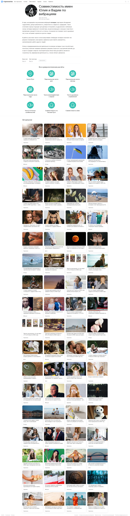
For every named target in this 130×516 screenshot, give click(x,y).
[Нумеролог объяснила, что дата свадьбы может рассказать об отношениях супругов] (32, 220)
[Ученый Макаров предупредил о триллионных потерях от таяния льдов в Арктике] (32, 264)
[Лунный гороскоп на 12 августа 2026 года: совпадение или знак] (32, 459)
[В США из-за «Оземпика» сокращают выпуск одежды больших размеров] (97, 220)
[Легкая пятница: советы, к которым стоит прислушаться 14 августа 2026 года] (97, 199)
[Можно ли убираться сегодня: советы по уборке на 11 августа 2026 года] (97, 502)
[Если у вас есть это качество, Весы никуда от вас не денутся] (54, 415)
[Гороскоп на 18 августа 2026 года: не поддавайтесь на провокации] (32, 394)
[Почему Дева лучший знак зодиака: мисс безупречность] (32, 437)
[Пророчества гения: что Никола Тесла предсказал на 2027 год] (97, 415)
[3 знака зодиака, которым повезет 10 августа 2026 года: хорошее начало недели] (97, 350)
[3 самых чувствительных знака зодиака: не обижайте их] (32, 134)
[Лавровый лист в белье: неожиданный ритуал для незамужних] (76, 199)
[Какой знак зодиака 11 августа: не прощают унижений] (54, 307)
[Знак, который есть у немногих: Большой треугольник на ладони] (76, 134)
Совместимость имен (73, 110)
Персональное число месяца (73, 80)
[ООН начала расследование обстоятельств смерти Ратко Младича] (54, 394)
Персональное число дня (51, 80)
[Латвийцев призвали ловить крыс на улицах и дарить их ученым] (54, 350)
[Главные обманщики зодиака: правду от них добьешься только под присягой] (76, 177)
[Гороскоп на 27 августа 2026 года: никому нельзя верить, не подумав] (76, 285)
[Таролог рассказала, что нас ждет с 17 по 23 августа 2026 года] (32, 329)
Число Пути (30, 79)
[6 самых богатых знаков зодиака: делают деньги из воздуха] (97, 134)
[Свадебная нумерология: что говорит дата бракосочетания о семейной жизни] (76, 220)
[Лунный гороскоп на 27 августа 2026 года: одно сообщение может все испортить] (76, 437)
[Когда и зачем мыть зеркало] (97, 372)
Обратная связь (98, 515)
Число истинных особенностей (30, 111)
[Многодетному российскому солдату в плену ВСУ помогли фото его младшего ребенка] (32, 155)
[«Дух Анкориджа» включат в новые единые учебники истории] (54, 437)
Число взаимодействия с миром (51, 95)
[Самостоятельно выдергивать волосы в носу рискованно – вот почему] (76, 394)
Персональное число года (30, 95)
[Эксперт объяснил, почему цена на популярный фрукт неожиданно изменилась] (32, 177)
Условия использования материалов (86, 515)
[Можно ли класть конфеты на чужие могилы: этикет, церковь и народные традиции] (54, 199)
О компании (7, 515)
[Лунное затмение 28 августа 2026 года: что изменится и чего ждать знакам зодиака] (76, 242)
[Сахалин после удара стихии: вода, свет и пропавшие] (32, 415)
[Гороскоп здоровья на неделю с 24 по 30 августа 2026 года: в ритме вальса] (54, 329)
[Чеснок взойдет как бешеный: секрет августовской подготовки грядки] (97, 329)
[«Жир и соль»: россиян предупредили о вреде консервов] (32, 372)
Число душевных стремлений (72, 95)
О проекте (76, 515)
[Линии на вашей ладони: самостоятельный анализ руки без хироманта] (97, 242)
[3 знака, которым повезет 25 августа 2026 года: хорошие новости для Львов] (76, 372)
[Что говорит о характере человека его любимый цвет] (76, 502)
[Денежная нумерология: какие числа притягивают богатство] (54, 459)
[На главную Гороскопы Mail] (8, 1)
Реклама (12, 515)
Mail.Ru (2, 515)
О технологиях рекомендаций (108, 515)
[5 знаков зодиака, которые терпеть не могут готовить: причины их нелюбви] (54, 177)
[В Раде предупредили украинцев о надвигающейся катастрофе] (76, 155)
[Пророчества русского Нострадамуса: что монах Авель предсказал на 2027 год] (97, 155)
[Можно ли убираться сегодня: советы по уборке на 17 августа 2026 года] (76, 415)
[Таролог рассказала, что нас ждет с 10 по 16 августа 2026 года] (76, 264)
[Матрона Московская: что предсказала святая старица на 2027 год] (54, 134)
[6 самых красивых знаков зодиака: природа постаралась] (54, 264)
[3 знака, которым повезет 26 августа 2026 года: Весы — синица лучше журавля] (32, 199)
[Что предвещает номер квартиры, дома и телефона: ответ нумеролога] (97, 480)
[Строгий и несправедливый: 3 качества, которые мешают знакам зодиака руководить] (97, 437)
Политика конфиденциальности (121, 515)
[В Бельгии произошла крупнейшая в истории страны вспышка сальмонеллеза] (32, 480)
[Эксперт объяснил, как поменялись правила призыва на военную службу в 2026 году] (97, 307)
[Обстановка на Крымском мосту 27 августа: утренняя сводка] (97, 459)
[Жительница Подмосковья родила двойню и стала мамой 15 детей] (32, 350)
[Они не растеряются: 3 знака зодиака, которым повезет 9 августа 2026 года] (76, 459)
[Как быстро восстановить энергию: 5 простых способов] (32, 502)
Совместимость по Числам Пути (51, 111)
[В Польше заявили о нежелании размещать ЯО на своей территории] (54, 480)
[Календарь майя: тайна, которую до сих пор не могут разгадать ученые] (76, 480)
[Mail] (2, 1)
